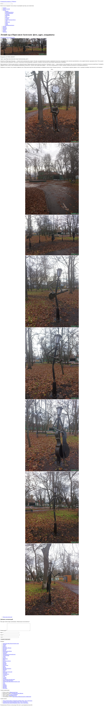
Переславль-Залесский (7, 617)
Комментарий (3, 630)
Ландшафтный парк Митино (17, 693)
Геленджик (7, 21)
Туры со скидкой (6, 8)
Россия (4, 10)
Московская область (9, 12)
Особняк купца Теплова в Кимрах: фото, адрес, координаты (15, 701)
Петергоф (7, 17)
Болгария (5, 28)
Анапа (6, 24)
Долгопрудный (6, 655)
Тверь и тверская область (10, 19)
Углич (4, 683)
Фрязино (4, 684)
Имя (1, 632)
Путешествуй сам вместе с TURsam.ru (8, 1)
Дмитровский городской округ (9, 654)
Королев (4, 664)
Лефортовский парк (13, 692)
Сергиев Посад (6, 674)
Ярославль (7, 15)
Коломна (4, 663)
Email (1, 634)
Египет (4, 30)
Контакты (5, 31)
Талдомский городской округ (9, 679)
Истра (4, 659)
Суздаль (7, 18)
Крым (6, 23)
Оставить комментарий (10, 37)
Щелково (5, 687)
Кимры (4, 662)
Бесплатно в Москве (7, 647)
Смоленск (7, 14)
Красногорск (5, 665)
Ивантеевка (5, 658)
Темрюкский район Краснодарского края (11, 681)
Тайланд (4, 29)
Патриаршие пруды (13, 695)
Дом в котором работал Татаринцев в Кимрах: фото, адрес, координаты (17, 700)
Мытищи (5, 669)
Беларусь (5, 27)
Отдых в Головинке (13, 694)
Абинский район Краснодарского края (11, 643)
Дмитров (5, 653)
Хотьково (5, 685)
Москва (6, 11)
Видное (4, 650)
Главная (4, 7)
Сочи (6, 20)
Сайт (1, 637)
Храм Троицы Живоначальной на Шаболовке (21, 696)
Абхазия (4, 26)
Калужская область (9, 13)
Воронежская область (9, 25)
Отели (4, 670)
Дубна (4, 656)
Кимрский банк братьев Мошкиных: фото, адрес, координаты (15, 702)
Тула (6, 16)
